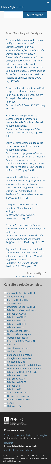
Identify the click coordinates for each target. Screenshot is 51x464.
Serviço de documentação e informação (25, 435)
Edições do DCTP (16, 320)
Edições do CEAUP (16, 313)
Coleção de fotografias (19, 358)
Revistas (11, 344)
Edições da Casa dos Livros (21, 310)
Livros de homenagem (19, 334)
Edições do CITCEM (17, 375)
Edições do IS (14, 389)
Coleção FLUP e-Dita (17, 300)
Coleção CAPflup (16, 296)
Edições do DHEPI (16, 324)
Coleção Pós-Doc (16, 361)
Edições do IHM (15, 327)
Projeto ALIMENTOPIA (18, 399)
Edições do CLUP (16, 378)
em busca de (14, 351)
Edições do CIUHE (16, 317)
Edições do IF (14, 385)
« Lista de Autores (25, 276)
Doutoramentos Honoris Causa (24, 368)
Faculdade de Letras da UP (18, 450)
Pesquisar (36, 15)
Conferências (14, 303)
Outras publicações (17, 337)
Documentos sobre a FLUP (21, 306)
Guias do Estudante (17, 392)
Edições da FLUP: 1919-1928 (22, 372)
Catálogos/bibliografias (19, 354)
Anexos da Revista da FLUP (21, 293)
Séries (10, 402)
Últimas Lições (15, 406)
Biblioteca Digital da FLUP (12, 7)
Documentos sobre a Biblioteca (24, 365)
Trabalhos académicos (19, 348)
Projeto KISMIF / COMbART (21, 341)
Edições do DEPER (16, 382)
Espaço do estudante (18, 330)
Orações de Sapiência (18, 396)
